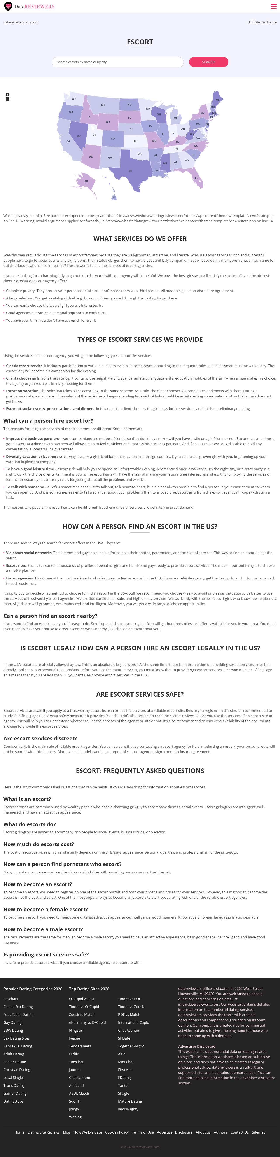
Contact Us (240, 1132)
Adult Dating (14, 1054)
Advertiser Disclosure (174, 1132)
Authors (220, 1132)
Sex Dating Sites (17, 1038)
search (208, 62)
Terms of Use (143, 1132)
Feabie (74, 1038)
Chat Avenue (128, 1030)
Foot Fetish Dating (18, 1014)
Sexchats (11, 998)
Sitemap (259, 1132)
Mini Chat (126, 1061)
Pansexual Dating (18, 1046)
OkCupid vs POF (82, 998)
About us (203, 1132)
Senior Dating (15, 1061)
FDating (124, 1077)
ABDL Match (79, 1093)
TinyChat (76, 1061)
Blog (66, 1132)
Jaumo (74, 1069)
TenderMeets (80, 1046)
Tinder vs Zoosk (131, 1006)
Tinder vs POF (129, 998)
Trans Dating (14, 1085)
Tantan (124, 1085)
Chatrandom (79, 1077)
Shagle (123, 1093)
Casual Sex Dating (18, 1006)
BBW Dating (13, 1030)
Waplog (75, 1117)
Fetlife (74, 1054)
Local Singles (14, 1077)
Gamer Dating (15, 1093)
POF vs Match (129, 1014)
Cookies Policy (117, 1132)
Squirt (74, 1101)
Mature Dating (130, 1101)
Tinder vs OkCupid (84, 1006)
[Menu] (273, 6)
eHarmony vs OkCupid (87, 1022)
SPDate (124, 1038)
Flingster (76, 1030)
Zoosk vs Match (81, 1014)
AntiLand (76, 1085)
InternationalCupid (133, 1022)
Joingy (74, 1109)
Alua (121, 1054)
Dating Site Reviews (44, 1132)
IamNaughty (128, 1109)
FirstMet (125, 1069)
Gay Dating (13, 1022)
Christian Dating (17, 1069)
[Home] (30, 6)
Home (19, 1132)
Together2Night (131, 1046)
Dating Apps (14, 1101)
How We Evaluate (88, 1132)
